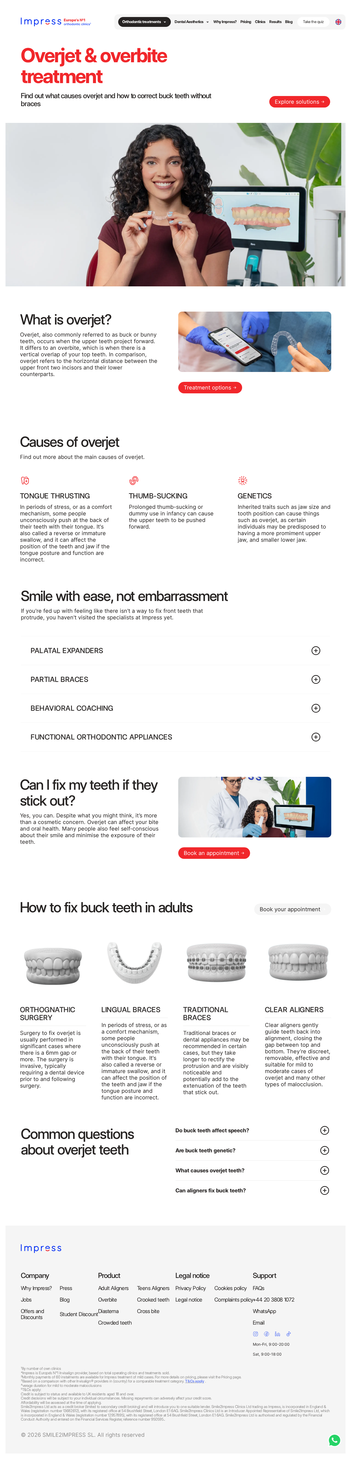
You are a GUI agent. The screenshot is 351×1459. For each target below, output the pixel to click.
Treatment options (207, 387)
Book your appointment (290, 909)
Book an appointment (211, 853)
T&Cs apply (194, 1381)
